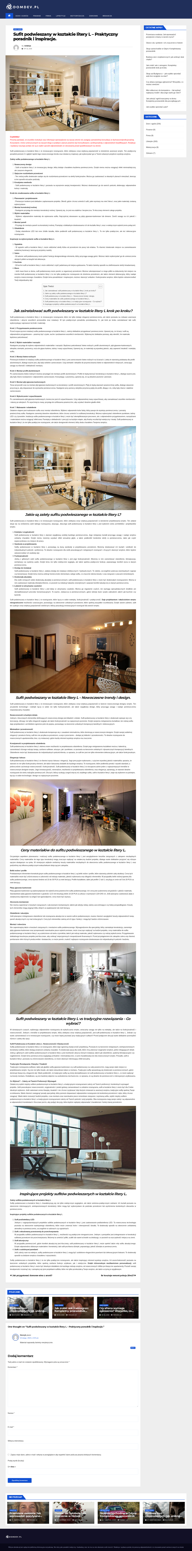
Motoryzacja (77, 16)
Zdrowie (93, 16)
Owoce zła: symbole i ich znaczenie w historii (164, 43)
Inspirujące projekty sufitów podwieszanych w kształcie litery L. (68, 304)
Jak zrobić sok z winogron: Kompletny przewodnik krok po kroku (71, 1311)
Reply (133, 1347)
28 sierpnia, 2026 (109, 1520)
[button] (99, 287)
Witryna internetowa (15, 1441)
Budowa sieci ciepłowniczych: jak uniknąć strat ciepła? (28, 1311)
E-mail (11, 1427)
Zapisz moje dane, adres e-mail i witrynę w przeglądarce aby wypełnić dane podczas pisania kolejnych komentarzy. (56, 1455)
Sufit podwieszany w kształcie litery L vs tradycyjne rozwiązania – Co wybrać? (73, 301)
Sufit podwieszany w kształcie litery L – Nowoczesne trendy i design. (70, 296)
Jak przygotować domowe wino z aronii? (32, 1275)
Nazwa (11, 1413)
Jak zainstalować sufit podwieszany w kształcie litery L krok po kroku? (70, 291)
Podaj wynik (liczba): (16, 1461)
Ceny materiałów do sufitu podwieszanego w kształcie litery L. (67, 299)
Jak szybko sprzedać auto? (157, 107)
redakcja (27, 46)
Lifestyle (60, 16)
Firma (48, 16)
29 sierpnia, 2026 (19, 1520)
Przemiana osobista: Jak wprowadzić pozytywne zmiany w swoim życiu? (25, 1516)
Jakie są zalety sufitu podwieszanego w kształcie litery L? (66, 293)
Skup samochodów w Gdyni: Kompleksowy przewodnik (118, 1515)
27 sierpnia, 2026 (154, 1520)
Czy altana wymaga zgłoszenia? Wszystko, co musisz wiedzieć (115, 1311)
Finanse (37, 16)
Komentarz (12, 1367)
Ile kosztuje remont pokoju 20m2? (117, 1275)
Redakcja (107, 16)
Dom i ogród (22, 16)
